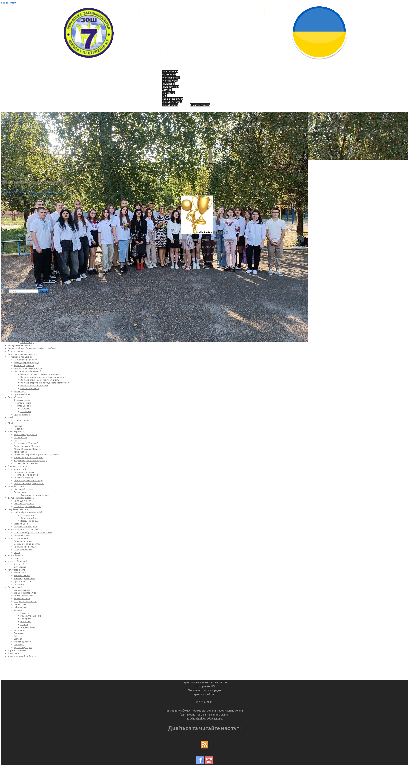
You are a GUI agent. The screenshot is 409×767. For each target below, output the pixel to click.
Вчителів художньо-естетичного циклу (39, 379)
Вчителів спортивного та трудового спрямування (44, 382)
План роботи (20, 437)
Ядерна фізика (27, 627)
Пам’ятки (18, 558)
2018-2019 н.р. (27, 342)
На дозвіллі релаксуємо (25, 526)
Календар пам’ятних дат (26, 463)
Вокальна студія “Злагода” (27, 446)
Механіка (24, 612)
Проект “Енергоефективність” (29, 483)
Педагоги (18, 319)
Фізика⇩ (18, 610)
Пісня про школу (22, 307)
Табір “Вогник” (21, 451)
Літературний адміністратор (33, 191)
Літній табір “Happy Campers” (28, 457)
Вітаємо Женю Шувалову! (13, 287)
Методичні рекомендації (26, 362)
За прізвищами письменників (34, 494)
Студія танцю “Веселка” (26, 443)
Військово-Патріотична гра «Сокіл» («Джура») (36, 454)
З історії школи (21, 299)
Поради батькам (22, 535)
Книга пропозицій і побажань (22, 656)
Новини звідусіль (171, 77)
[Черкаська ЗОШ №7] (204, 61)
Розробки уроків (28, 515)
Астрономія (19, 630)
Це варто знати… (22, 420)
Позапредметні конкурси (26, 474)
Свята (17, 552)
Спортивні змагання (23, 477)
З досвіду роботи (29, 518)
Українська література (25, 592)
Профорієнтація (22, 414)
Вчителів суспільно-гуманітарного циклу (40, 374)
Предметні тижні (22, 394)
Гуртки (17, 440)
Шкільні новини (170, 71)
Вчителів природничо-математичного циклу (42, 377)
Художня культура (23, 647)
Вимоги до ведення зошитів (28, 368)
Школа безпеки (170, 104)
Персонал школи (22, 322)
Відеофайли (14, 653)
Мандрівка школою (23, 310)
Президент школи (23, 500)
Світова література (23, 595)
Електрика (25, 618)
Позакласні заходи (29, 520)
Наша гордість (21, 302)
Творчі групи (20, 391)
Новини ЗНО (168, 92)
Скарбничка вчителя (172, 98)
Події (164, 95)
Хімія (16, 635)
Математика (20, 572)
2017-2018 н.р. (27, 339)
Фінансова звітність (200, 104)
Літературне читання (24, 578)
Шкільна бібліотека (23, 489)
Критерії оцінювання (24, 365)
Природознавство (23, 581)
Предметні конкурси (24, 471)
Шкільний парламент (24, 503)
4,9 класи (18, 425)
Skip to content (8, 2)
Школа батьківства (172, 101)
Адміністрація (14, 313)
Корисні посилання (17, 650)
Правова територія (17, 466)
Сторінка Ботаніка (23, 549)
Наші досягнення (170, 86)
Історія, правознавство (25, 601)
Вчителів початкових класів (34, 385)
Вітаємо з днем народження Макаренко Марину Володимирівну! (33, 285)
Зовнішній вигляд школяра (27, 543)
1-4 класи (25, 408)
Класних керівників (29, 388)
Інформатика (20, 607)
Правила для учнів (23, 541)
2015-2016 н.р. (27, 333)
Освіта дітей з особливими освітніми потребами (32, 348)
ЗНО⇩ (11, 417)
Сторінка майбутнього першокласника (33, 532)
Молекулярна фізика (30, 615)
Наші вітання (168, 83)
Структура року (22, 400)
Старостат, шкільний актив (27, 506)
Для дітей (19, 564)
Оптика (24, 624)
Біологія (18, 638)
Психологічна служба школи (28, 325)
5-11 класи (25, 411)
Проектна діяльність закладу (28, 480)
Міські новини (169, 74)
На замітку (19, 428)
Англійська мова (22, 598)
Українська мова (22, 575)
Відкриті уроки (21, 523)
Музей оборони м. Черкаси (27, 448)
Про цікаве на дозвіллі (25, 546)
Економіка (19, 633)
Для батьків (20, 566)
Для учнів (167, 89)
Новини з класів (170, 80)
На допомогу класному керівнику (30, 460)
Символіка (19, 305)
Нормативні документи (25, 359)
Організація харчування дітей (22, 353)
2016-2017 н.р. (27, 336)
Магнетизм (25, 621)
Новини (69, 191)
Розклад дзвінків (22, 402)
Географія (19, 644)
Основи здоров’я (22, 641)
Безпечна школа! (16, 351)
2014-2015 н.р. (27, 330)
